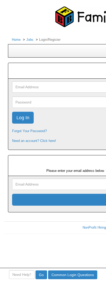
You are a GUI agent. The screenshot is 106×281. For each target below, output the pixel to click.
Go (41, 275)
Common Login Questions (72, 275)
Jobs (29, 40)
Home (16, 40)
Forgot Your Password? (29, 131)
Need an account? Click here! (34, 141)
